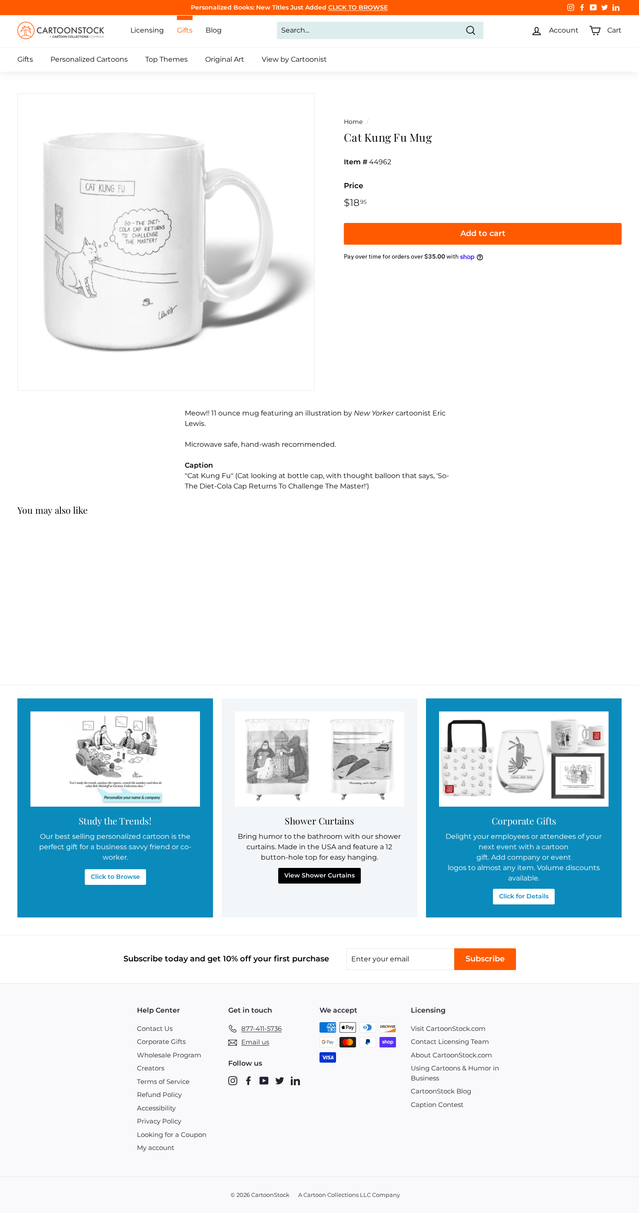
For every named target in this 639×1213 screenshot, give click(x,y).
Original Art (224, 59)
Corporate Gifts (161, 1041)
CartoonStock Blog (441, 1091)
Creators (150, 1068)
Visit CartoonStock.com (448, 1028)
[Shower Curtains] (319, 759)
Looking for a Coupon (171, 1134)
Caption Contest (437, 1104)
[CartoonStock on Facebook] (248, 1080)
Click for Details (524, 896)
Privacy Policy (159, 1121)
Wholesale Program (169, 1055)
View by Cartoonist (294, 59)
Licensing (147, 30)
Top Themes (166, 59)
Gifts (25, 59)
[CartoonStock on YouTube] (264, 1080)
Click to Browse (115, 877)
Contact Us (155, 1028)
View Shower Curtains (319, 875)
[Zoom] (166, 242)
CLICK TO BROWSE (358, 7)
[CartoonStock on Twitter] (279, 1080)
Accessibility (156, 1108)
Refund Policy (159, 1094)
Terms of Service (163, 1081)
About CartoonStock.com (451, 1055)
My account (155, 1147)
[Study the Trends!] (115, 759)
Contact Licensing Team (450, 1041)
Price (353, 185)
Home (353, 121)
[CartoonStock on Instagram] (232, 1080)
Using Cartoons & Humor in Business (455, 1073)
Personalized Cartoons (89, 59)
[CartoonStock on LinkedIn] (295, 1080)
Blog (214, 30)
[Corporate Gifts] (524, 759)
